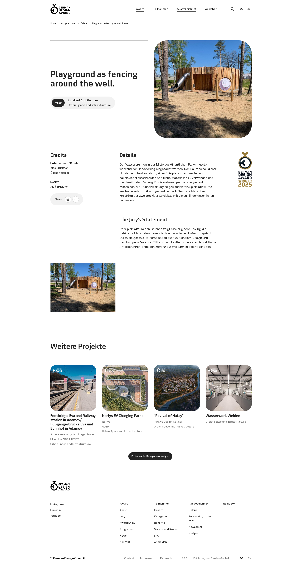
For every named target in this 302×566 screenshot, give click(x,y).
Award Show (127, 522)
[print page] (68, 199)
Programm (127, 529)
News (123, 535)
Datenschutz (168, 558)
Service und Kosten (166, 529)
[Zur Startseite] (60, 9)
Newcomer (195, 527)
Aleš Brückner (59, 168)
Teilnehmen (160, 9)
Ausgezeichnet (186, 9)
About (123, 510)
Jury (122, 516)
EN (248, 9)
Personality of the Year (200, 518)
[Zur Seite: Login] (231, 9)
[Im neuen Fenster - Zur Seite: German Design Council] (67, 559)
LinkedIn (55, 510)
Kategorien (161, 516)
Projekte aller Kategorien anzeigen (150, 456)
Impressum (147, 558)
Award (140, 9)
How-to (158, 510)
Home (53, 23)
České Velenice (60, 173)
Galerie (193, 510)
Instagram (57, 504)
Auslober (211, 9)
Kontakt (125, 542)
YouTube (55, 515)
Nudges (193, 533)
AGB (184, 558)
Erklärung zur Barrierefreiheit (211, 558)
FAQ (156, 535)
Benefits (159, 522)
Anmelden (160, 542)
